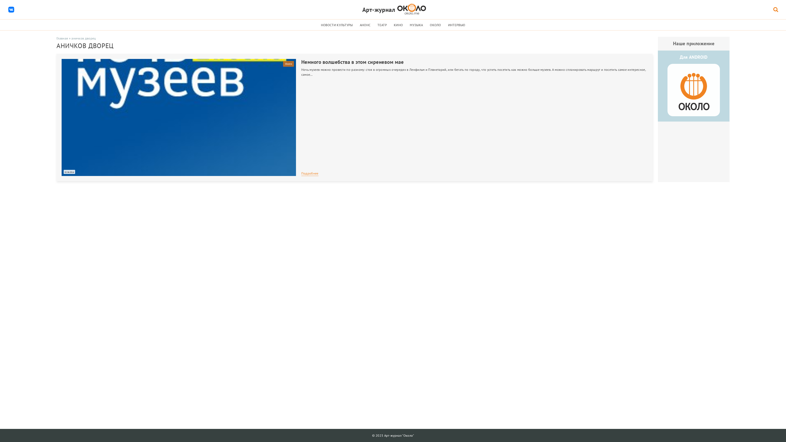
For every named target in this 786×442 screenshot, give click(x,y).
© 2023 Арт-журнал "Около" (393, 435)
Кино (398, 25)
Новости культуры (337, 25)
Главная (62, 38)
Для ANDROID (694, 57)
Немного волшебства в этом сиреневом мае (352, 62)
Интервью (456, 25)
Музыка (416, 25)
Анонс (365, 25)
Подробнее (309, 173)
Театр (382, 25)
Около (435, 25)
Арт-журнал (378, 10)
